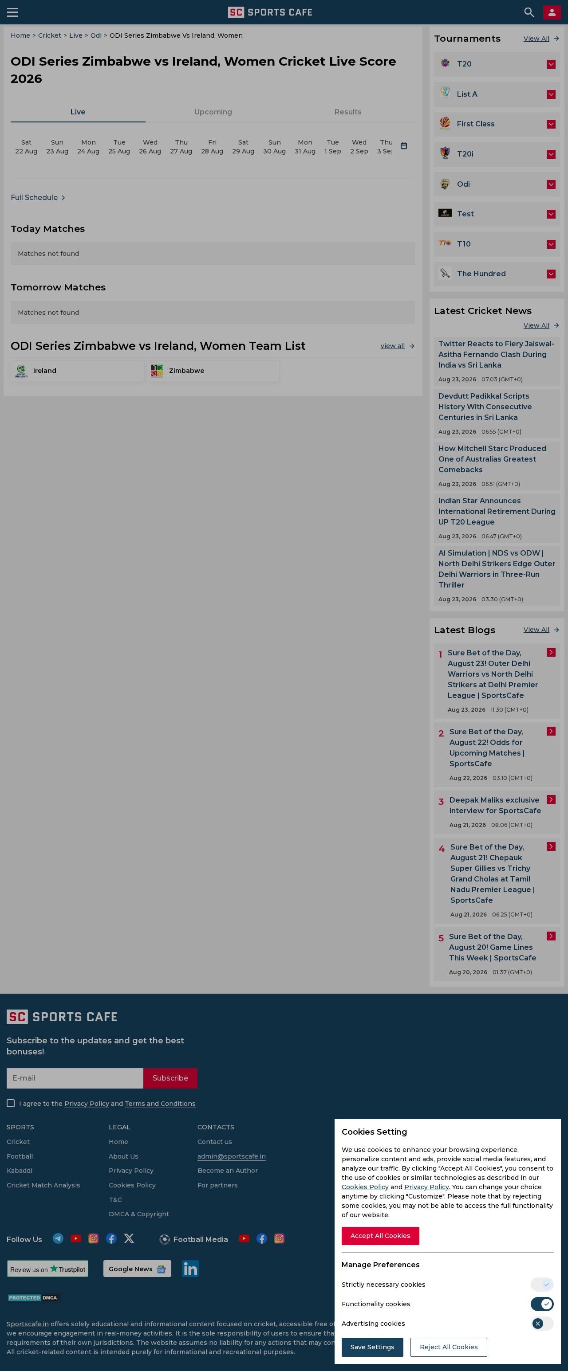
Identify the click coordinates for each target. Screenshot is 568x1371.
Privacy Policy (426, 1187)
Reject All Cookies (449, 1347)
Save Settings (372, 1347)
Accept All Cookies (380, 1236)
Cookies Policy (365, 1187)
